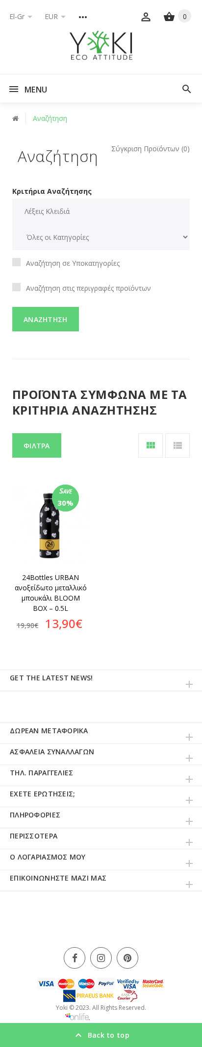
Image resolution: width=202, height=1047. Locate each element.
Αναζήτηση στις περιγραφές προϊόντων (88, 288)
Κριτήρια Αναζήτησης (52, 191)
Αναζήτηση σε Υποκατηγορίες (73, 263)
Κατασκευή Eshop (113, 1017)
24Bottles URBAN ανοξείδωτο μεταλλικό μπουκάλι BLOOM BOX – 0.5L (51, 593)
